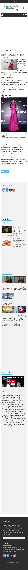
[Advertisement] (14, 32)
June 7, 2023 (18, 314)
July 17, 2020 (6, 300)
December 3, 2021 (7, 314)
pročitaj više (4, 171)
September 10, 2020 (7, 284)
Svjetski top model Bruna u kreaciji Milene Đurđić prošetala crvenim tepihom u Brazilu (13, 55)
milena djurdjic (13, 174)
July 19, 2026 (17, 233)
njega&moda (4, 174)
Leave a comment (7, 176)
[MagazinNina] (2, 15)
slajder (17, 174)
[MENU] (26, 15)
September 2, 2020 (19, 284)
